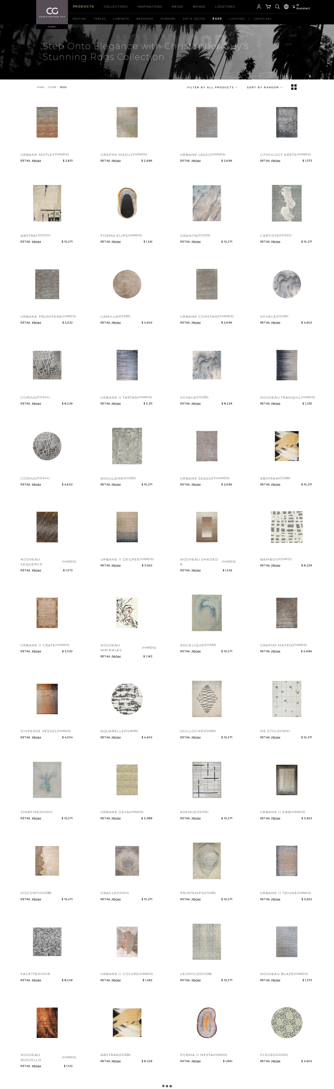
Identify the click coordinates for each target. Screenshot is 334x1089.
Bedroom (144, 18)
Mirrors (168, 18)
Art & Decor (194, 18)
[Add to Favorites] (23, 144)
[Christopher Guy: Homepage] (52, 12)
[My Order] (268, 7)
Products (83, 6)
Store (52, 87)
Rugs (217, 18)
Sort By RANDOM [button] (263, 87)
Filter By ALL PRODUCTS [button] (211, 87)
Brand (199, 6)
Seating (80, 18)
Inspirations (149, 6)
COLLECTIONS (116, 6)
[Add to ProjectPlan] (33, 144)
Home (41, 87)
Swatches (263, 18)
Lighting (237, 18)
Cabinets (121, 18)
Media (177, 6)
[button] (251, 7)
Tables (100, 18)
